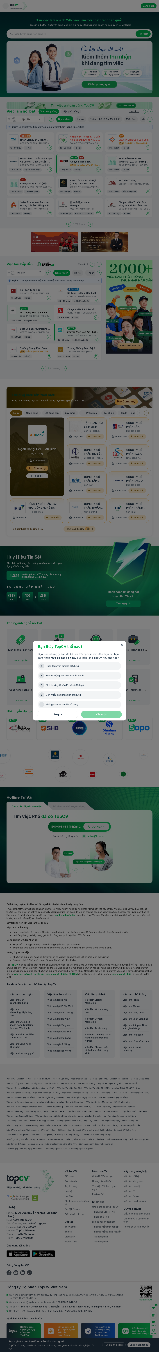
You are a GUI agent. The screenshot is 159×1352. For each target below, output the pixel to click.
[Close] (121, 645)
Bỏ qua (58, 714)
